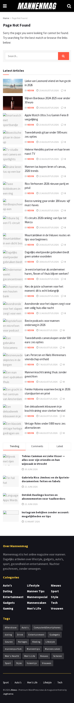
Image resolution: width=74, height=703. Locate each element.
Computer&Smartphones (47, 627)
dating (8, 634)
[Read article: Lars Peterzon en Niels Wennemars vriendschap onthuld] (13, 360)
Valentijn (32, 663)
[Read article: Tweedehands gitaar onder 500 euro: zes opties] (13, 137)
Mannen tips (35, 591)
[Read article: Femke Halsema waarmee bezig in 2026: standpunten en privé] (13, 394)
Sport (55, 591)
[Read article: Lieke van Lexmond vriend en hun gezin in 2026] (13, 86)
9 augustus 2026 (48, 330)
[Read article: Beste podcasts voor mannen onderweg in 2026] (13, 326)
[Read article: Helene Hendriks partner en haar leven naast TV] (13, 154)
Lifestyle (33, 585)
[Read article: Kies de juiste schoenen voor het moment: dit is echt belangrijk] (13, 291)
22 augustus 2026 (49, 158)
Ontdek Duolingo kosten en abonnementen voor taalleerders (43, 497)
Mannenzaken (36, 603)
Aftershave (11, 627)
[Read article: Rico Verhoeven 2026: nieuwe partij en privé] (13, 189)
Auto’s (18, 682)
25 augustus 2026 (49, 90)
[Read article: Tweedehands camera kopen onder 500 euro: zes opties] (13, 343)
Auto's (7, 585)
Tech (54, 603)
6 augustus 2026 (48, 381)
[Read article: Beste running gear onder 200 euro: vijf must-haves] (13, 206)
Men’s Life (32, 682)
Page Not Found (19, 18)
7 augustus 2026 (48, 364)
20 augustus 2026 (49, 227)
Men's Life (34, 608)
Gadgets (9, 603)
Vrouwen (57, 608)
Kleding (36, 641)
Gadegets (55, 634)
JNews (13, 689)
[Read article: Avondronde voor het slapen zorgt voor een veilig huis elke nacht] (13, 309)
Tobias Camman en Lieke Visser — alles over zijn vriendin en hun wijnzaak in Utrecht (43, 460)
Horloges (22, 641)
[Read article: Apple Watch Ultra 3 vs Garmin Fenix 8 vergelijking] (13, 120)
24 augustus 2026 (49, 107)
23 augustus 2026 (49, 124)
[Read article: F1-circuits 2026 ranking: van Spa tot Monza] (13, 223)
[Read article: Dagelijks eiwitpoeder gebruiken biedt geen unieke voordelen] (13, 257)
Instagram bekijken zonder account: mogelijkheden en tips (45, 514)
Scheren (57, 656)
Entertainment (13, 597)
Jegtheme (8, 693)
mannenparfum (13, 649)
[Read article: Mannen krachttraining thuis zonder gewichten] (13, 377)
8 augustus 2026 (48, 347)
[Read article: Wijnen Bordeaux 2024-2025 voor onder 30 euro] (13, 103)
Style (54, 597)
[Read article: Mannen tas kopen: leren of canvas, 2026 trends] (13, 172)
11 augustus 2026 (49, 313)
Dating (7, 591)
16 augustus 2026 (49, 278)
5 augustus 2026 (48, 398)
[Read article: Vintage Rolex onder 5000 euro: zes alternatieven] (13, 428)
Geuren (9, 641)
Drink (20, 634)
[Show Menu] (5, 6)
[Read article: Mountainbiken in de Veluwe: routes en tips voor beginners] (13, 240)
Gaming (8, 608)
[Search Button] (69, 6)
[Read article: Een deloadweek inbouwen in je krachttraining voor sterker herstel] (13, 411)
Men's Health (12, 656)
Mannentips (33, 649)
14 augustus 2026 (49, 295)
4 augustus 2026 (48, 433)
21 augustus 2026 (49, 193)
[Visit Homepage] (37, 6)
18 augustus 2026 (49, 261)
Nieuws (56, 585)
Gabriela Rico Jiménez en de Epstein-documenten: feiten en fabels (46, 479)
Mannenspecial (37, 597)
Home (6, 18)
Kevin (30, 90)
